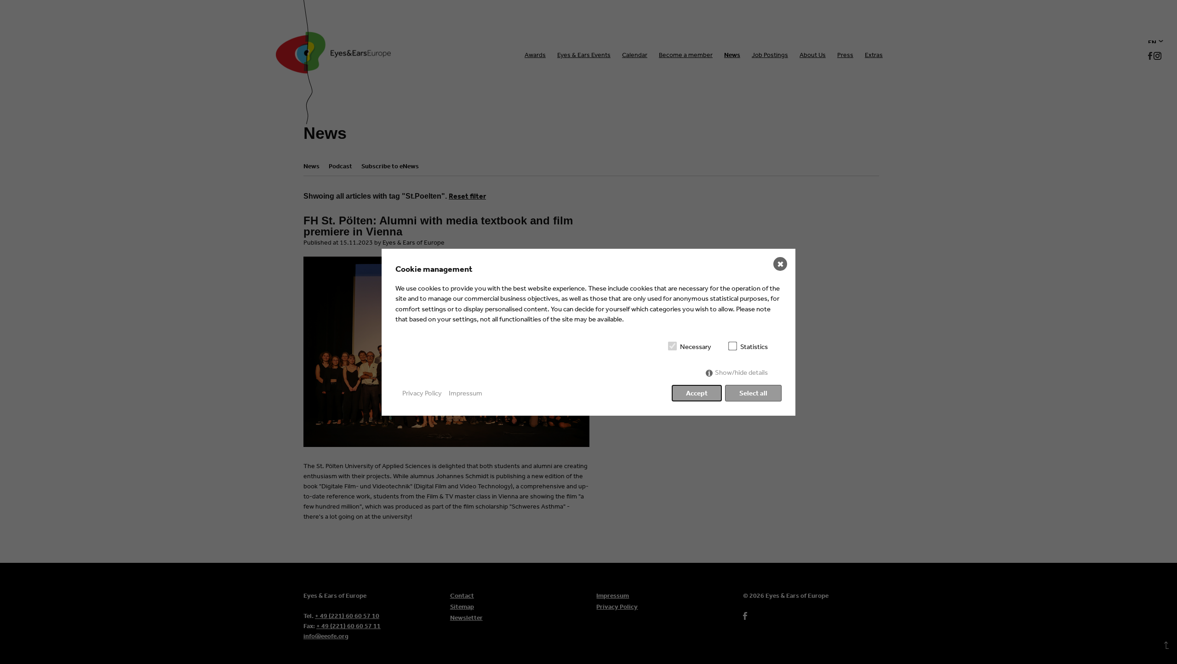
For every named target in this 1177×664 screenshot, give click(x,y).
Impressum (465, 393)
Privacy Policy (422, 393)
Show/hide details (741, 372)
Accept (697, 393)
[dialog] (588, 332)
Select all (753, 393)
